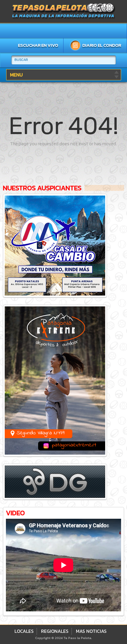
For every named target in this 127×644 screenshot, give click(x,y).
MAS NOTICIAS (91, 631)
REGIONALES (55, 631)
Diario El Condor (101, 45)
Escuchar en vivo (38, 45)
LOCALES (24, 631)
